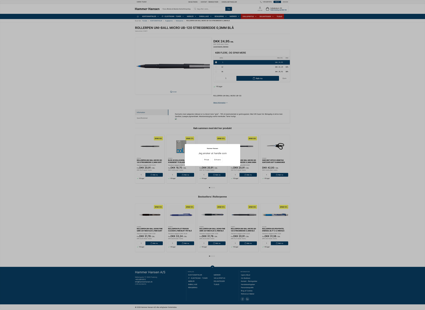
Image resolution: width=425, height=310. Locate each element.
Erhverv (217, 160)
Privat (206, 160)
